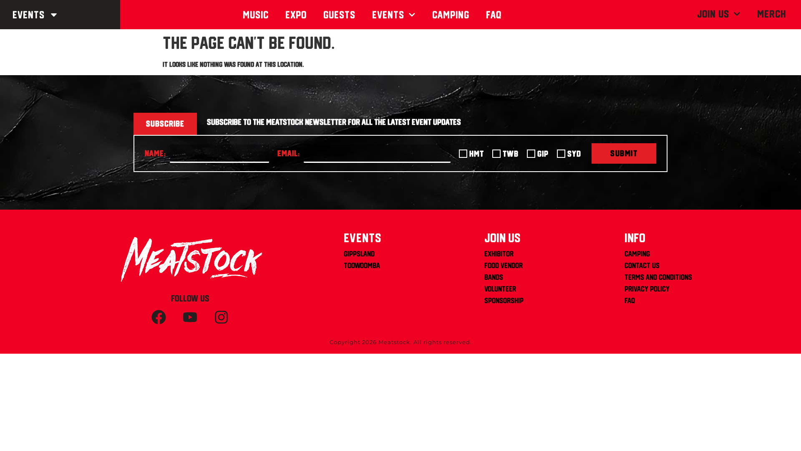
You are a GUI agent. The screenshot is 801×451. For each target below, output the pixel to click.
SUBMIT (623, 153)
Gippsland (359, 253)
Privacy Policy (647, 288)
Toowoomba (362, 265)
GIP (543, 153)
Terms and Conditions (658, 277)
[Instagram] (221, 317)
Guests (339, 14)
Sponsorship (504, 300)
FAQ (630, 300)
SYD (574, 153)
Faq (494, 14)
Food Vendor (503, 265)
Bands (493, 277)
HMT (476, 153)
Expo (296, 14)
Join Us (713, 14)
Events (29, 14)
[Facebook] (158, 317)
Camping (450, 14)
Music (256, 14)
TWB (511, 153)
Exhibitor (499, 253)
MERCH (771, 14)
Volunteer (500, 288)
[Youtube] (189, 317)
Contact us (642, 265)
